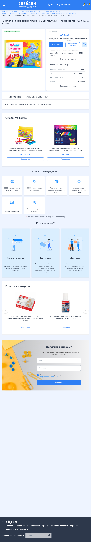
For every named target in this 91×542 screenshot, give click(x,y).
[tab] (14, 96)
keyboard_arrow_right (85, 310)
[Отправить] (48, 535)
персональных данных (49, 376)
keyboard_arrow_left (5, 310)
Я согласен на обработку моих (52, 375)
